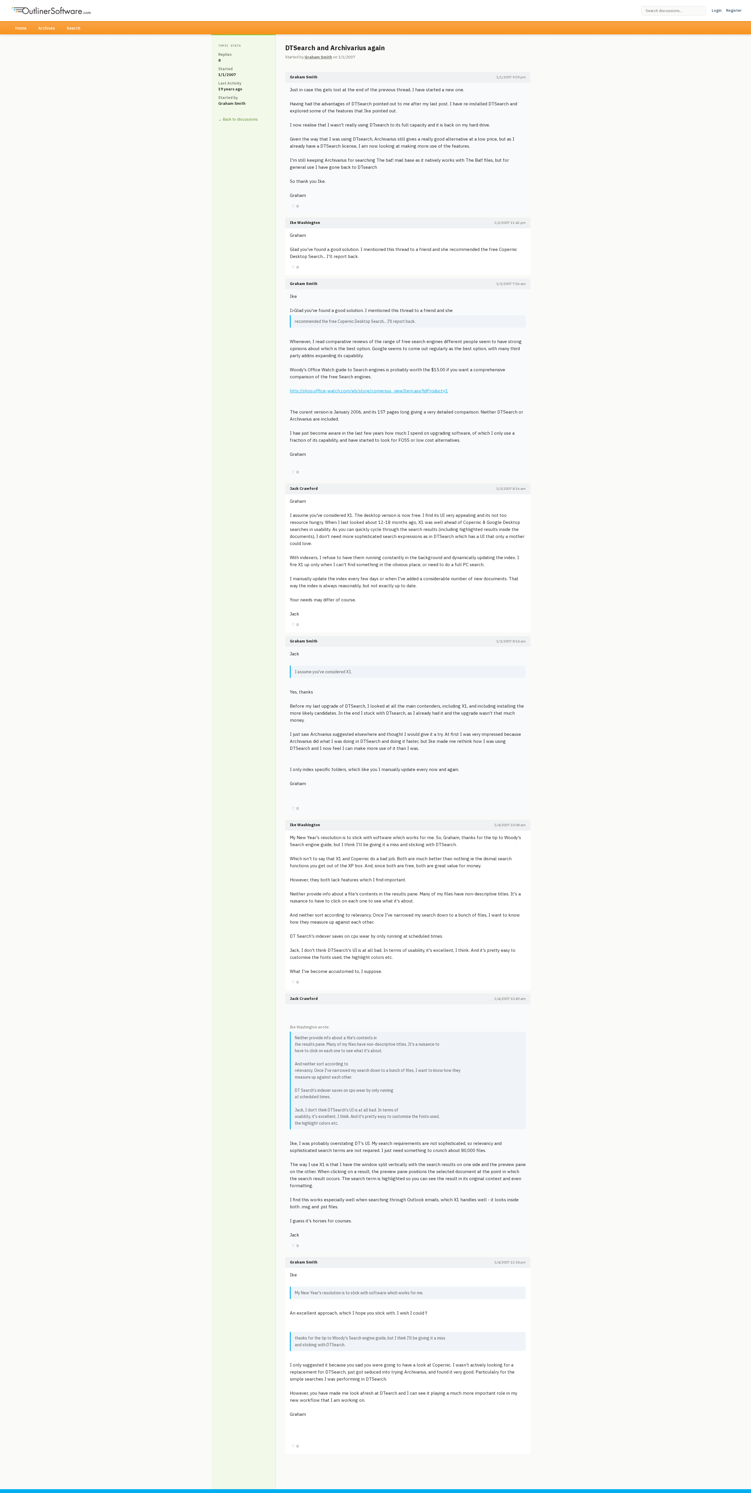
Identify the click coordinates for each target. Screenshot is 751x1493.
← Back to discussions (238, 119)
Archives (46, 28)
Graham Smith (318, 57)
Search (73, 28)
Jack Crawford (304, 488)
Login (716, 10)
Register (734, 10)
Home (20, 28)
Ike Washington (305, 222)
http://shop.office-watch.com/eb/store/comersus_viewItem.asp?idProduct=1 (369, 391)
